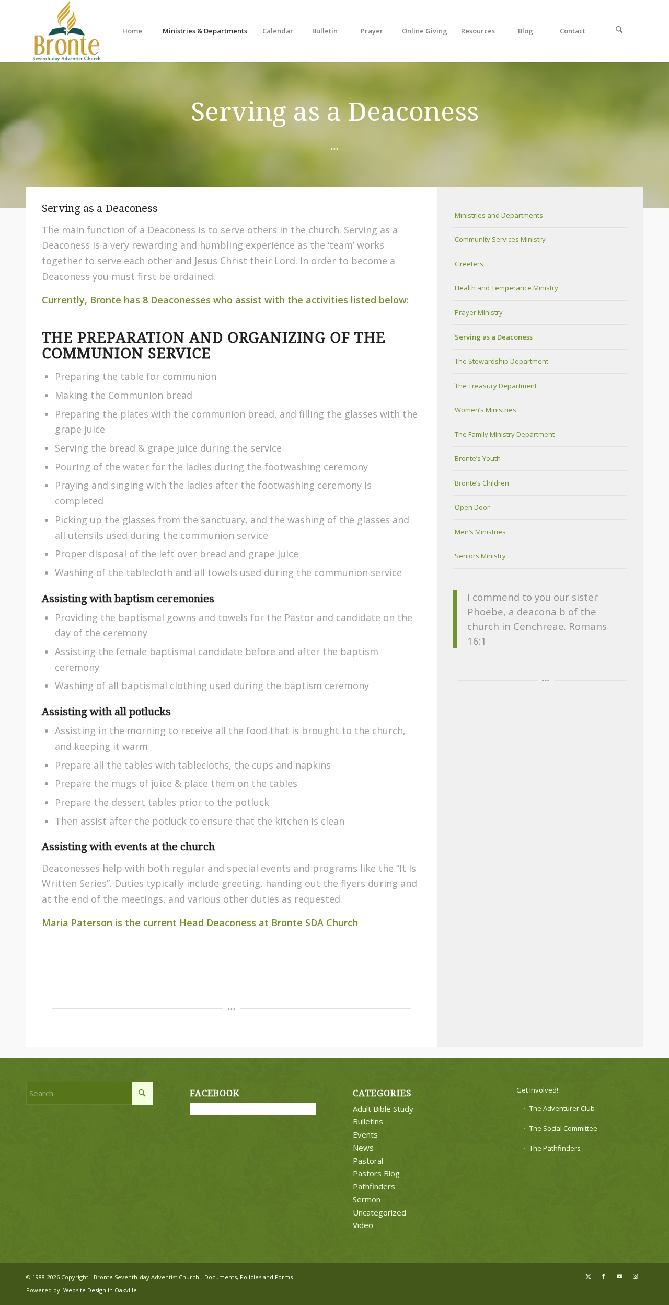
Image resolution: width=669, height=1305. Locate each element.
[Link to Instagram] (635, 1276)
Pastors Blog (376, 1173)
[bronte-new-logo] (67, 31)
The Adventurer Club (562, 1108)
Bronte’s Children (482, 483)
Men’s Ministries (480, 531)
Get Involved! (537, 1090)
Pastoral (368, 1160)
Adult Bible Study (383, 1109)
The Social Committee (563, 1128)
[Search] (619, 31)
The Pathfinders (555, 1148)
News (363, 1147)
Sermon (366, 1199)
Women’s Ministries (485, 409)
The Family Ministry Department (505, 434)
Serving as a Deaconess (494, 337)
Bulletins (368, 1121)
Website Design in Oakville (100, 1290)
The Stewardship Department (501, 361)
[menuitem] (132, 31)
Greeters (469, 263)
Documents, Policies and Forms (248, 1277)
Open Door (472, 507)
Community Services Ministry (500, 239)
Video (363, 1225)
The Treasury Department (496, 385)
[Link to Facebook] (604, 1276)
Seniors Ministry (480, 555)
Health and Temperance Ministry (506, 287)
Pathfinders (374, 1186)
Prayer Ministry (479, 312)
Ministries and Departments (499, 215)
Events (365, 1134)
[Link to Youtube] (619, 1276)
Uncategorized (379, 1212)
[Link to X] (588, 1276)
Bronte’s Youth (478, 458)
